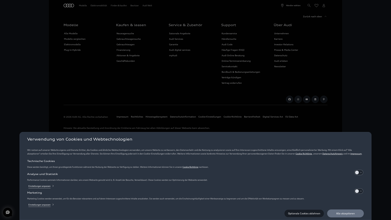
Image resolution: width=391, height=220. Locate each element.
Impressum (356, 153)
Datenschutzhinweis (332, 153)
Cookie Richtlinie (304, 153)
